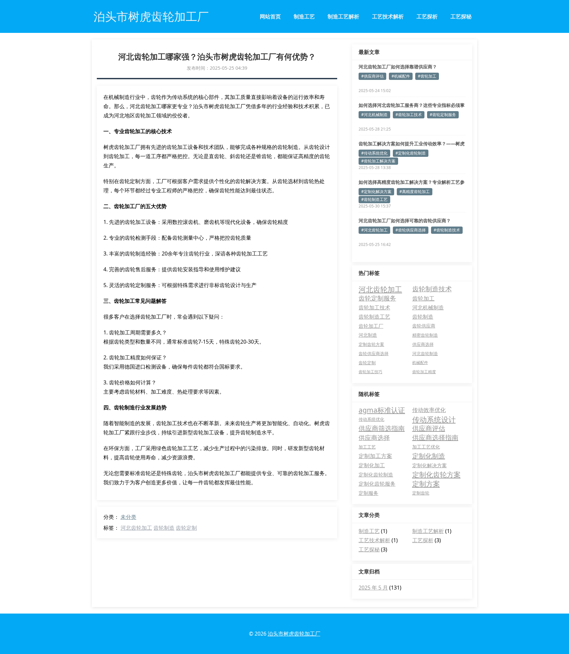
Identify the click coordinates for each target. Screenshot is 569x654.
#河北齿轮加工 (374, 230)
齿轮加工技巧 (370, 372)
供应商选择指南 (435, 437)
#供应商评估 (372, 76)
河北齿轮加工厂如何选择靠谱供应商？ (398, 66)
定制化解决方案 (429, 465)
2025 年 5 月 (373, 587)
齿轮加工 (423, 298)
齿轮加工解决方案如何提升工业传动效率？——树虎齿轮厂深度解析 (412, 143)
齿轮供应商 (423, 326)
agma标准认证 (382, 410)
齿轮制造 (164, 527)
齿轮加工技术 (374, 307)
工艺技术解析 (388, 16)
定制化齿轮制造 (376, 474)
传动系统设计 (434, 419)
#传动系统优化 (374, 153)
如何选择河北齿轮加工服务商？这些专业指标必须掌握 (412, 105)
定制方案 (426, 483)
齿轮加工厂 (371, 326)
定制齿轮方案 (371, 344)
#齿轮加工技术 (408, 114)
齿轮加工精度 (424, 372)
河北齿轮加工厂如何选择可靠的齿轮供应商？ (405, 220)
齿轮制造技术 (432, 288)
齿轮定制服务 (377, 298)
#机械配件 (401, 76)
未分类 (128, 517)
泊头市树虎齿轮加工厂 (294, 633)
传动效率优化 (429, 410)
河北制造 (368, 335)
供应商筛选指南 (382, 428)
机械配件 (420, 362)
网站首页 (270, 16)
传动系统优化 (371, 419)
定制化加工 (372, 465)
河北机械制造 (428, 307)
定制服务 (368, 493)
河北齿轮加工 (136, 527)
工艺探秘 (461, 16)
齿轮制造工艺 (374, 316)
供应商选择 (423, 344)
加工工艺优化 (426, 447)
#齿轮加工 (427, 76)
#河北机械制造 (374, 114)
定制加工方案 (375, 456)
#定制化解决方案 (376, 191)
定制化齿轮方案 (436, 474)
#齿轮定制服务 (443, 114)
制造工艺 (304, 16)
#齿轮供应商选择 (410, 230)
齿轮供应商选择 (374, 353)
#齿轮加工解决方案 (378, 161)
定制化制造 (428, 455)
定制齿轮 (420, 493)
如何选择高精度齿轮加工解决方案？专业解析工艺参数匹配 (412, 182)
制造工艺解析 (343, 16)
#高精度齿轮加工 (414, 191)
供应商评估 (428, 428)
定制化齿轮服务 (377, 483)
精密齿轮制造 (425, 335)
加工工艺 (367, 447)
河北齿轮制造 (425, 353)
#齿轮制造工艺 (374, 199)
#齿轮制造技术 (447, 230)
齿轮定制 (186, 527)
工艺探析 (427, 16)
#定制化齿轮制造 (410, 153)
